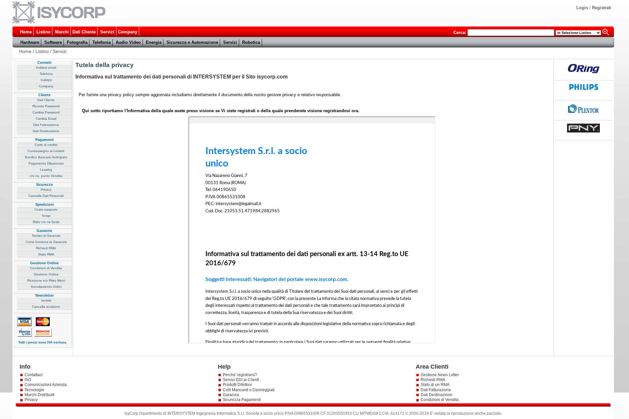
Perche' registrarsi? (240, 375)
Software (53, 42)
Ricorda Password (46, 106)
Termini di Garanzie (46, 235)
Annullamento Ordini (46, 286)
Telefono (46, 74)
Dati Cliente (84, 31)
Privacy (46, 189)
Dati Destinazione (46, 131)
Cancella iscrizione (46, 306)
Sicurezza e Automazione (192, 42)
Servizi (107, 31)
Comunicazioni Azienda (46, 384)
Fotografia (77, 42)
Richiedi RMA (46, 248)
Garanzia (231, 395)
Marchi (62, 31)
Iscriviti (46, 300)
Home (26, 31)
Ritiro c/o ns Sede (46, 222)
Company (127, 31)
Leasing (46, 169)
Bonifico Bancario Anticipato (46, 157)
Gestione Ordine (46, 274)
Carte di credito (46, 145)
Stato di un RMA (435, 384)
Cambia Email (46, 118)
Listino (43, 31)
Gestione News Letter (440, 375)
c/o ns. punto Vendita (46, 176)
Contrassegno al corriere (46, 151)
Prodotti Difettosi (237, 384)
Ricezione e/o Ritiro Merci (46, 280)
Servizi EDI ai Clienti (241, 379)
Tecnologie (34, 390)
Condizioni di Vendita (46, 268)
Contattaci (34, 375)
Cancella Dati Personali (46, 196)
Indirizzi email (46, 67)
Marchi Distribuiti (39, 395)
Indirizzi (46, 80)
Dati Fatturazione (46, 125)
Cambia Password (46, 112)
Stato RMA (46, 254)
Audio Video (128, 42)
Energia (154, 42)
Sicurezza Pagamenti (242, 399)
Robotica (251, 42)
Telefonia (101, 42)
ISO (28, 379)
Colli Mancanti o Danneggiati (249, 390)
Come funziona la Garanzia (46, 242)
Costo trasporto (46, 209)
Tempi (46, 216)
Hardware (29, 42)
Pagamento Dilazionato (46, 163)
